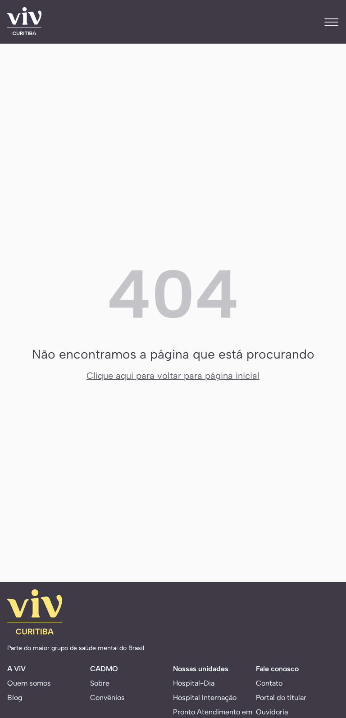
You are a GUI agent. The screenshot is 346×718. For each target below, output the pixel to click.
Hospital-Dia (193, 683)
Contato (269, 683)
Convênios (107, 697)
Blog (15, 697)
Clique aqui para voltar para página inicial (173, 375)
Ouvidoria (272, 712)
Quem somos (29, 683)
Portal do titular (281, 697)
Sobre (99, 683)
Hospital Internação (205, 697)
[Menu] (331, 22)
